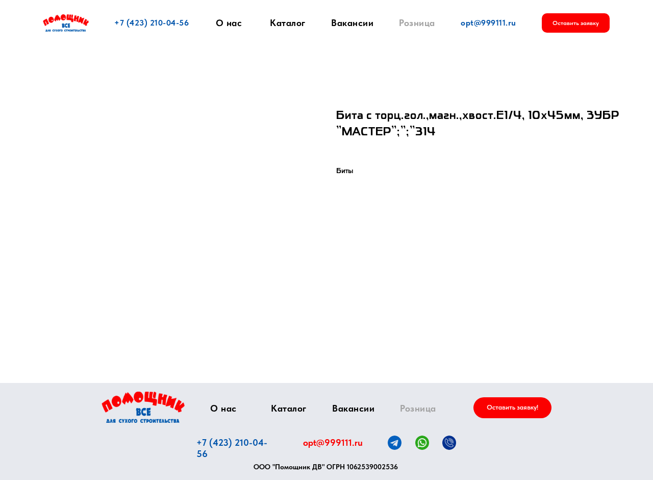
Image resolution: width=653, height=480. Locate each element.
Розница (417, 22)
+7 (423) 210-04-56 (151, 23)
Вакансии (352, 22)
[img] (143, 407)
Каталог (288, 22)
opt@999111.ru (488, 23)
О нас (229, 23)
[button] (576, 23)
